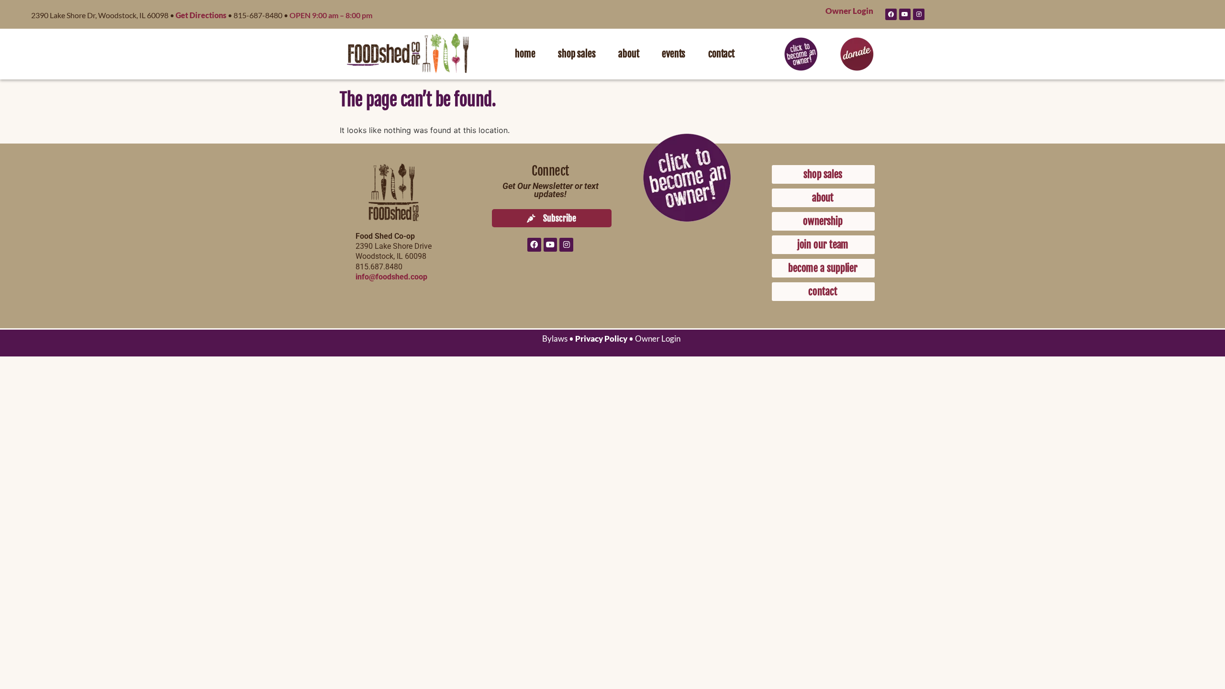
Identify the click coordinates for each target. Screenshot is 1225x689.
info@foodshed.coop (391, 276)
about (628, 54)
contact (721, 54)
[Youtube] (905, 14)
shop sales (576, 54)
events (673, 54)
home (525, 54)
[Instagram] (918, 14)
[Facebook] (891, 14)
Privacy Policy (601, 338)
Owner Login (849, 11)
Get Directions (201, 15)
